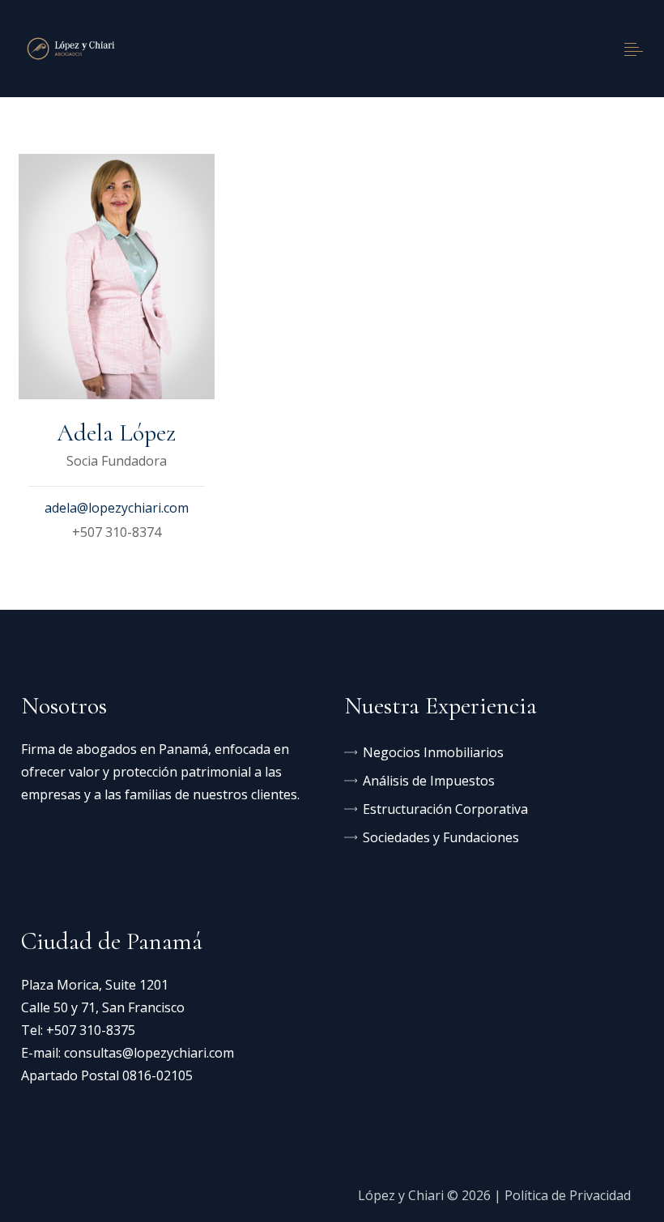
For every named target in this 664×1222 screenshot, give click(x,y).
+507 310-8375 (90, 1030)
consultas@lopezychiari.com (149, 1053)
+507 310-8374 (116, 532)
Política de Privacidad (567, 1195)
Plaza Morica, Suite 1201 (94, 985)
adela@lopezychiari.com (117, 508)
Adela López (116, 433)
